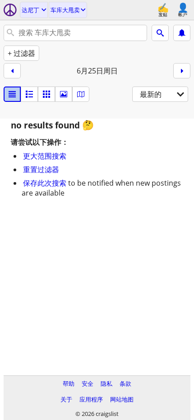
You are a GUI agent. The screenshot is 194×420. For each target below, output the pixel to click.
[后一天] (181, 70)
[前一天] (12, 70)
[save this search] (181, 33)
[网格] (46, 94)
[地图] (80, 94)
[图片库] (63, 94)
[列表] (12, 94)
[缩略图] (29, 94)
